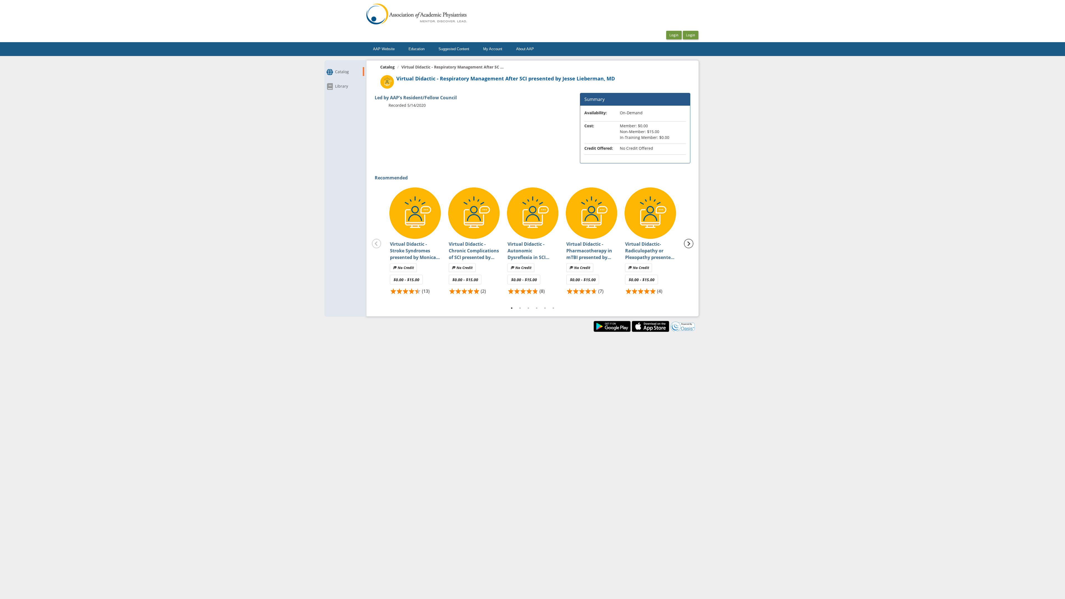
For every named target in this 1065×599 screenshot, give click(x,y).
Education (417, 49)
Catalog (387, 67)
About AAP (525, 49)
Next (688, 243)
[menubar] (453, 49)
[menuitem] (384, 49)
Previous (376, 243)
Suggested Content (453, 49)
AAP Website (384, 49)
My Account (492, 49)
